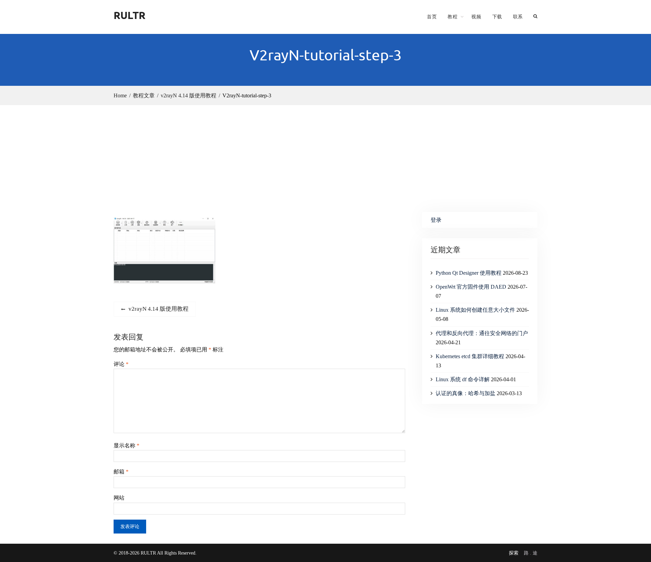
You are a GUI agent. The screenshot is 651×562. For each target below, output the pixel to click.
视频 (476, 16)
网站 (119, 498)
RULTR (129, 15)
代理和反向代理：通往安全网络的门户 (482, 333)
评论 (121, 364)
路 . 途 (530, 553)
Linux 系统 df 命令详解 (463, 379)
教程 (452, 16)
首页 (432, 16)
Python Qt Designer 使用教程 (468, 273)
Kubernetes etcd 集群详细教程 (470, 356)
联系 (518, 16)
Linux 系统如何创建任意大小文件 (475, 310)
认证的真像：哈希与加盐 (465, 393)
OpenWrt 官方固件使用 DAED (471, 287)
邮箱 (121, 471)
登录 (436, 220)
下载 (497, 16)
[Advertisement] (325, 156)
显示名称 (126, 445)
